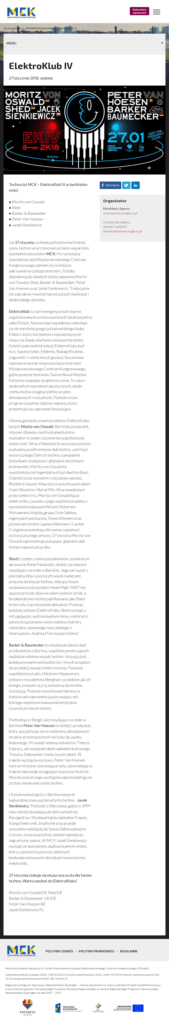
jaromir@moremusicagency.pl (122, 231)
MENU (11, 43)
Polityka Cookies (59, 951)
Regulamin (128, 951)
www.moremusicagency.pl (120, 213)
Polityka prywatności (96, 951)
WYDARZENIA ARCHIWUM (41, 28)
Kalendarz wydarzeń (139, 11)
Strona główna (13, 28)
